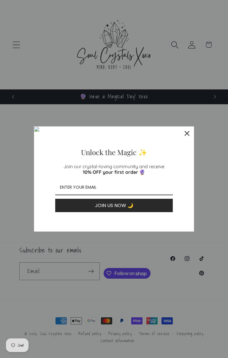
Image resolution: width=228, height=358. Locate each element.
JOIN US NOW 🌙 (114, 205)
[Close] (187, 133)
